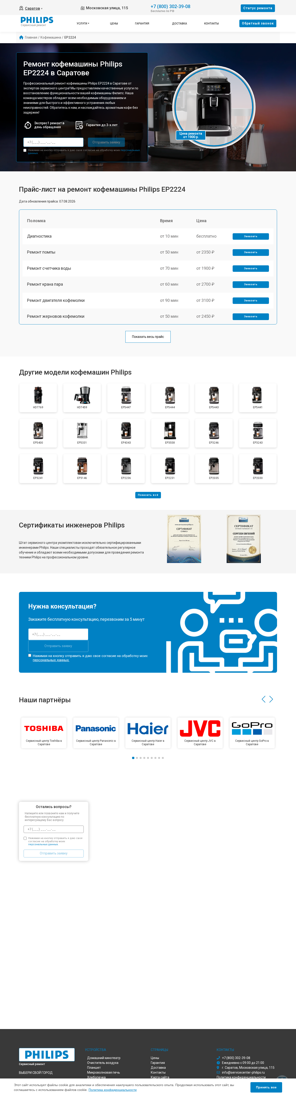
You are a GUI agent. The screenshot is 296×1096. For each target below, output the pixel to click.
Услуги (82, 23)
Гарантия (142, 23)
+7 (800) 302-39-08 (170, 6)
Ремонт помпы (41, 252)
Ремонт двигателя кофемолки (56, 300)
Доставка (179, 23)
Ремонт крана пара (45, 284)
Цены (114, 23)
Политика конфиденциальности (113, 1090)
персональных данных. (51, 660)
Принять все (266, 1087)
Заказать (251, 236)
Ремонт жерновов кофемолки (55, 316)
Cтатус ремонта (257, 8)
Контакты (211, 23)
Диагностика (39, 236)
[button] (263, 699)
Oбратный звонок (258, 23)
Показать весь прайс (148, 337)
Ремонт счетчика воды (49, 268)
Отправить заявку (106, 142)
